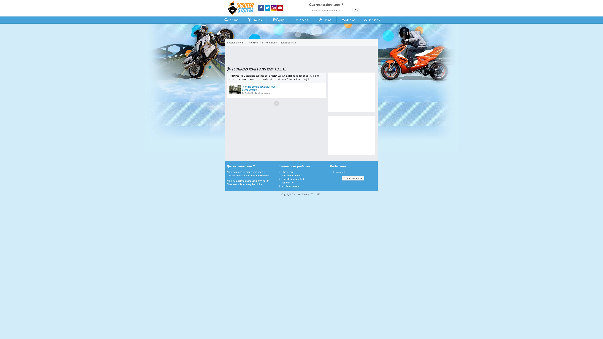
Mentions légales (290, 186)
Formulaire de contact (293, 179)
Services (374, 20)
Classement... (340, 172)
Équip (280, 20)
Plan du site (287, 172)
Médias (350, 20)
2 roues (256, 20)
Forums (233, 20)
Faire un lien (288, 182)
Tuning (326, 20)
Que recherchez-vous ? (326, 5)
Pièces (303, 20)
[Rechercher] (356, 10)
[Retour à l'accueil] (241, 8)
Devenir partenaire (353, 178)
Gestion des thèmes (292, 175)
